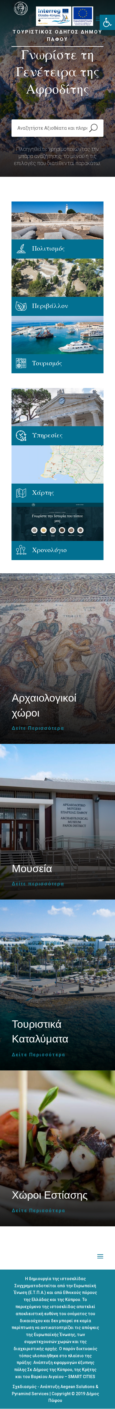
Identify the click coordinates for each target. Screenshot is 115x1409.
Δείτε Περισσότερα (38, 728)
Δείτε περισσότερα (38, 884)
